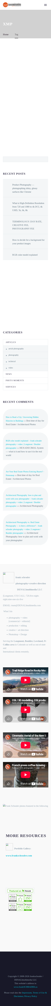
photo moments (15, 380)
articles (11, 342)
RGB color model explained (25, 255)
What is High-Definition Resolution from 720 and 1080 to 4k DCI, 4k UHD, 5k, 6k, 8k (28, 206)
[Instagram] (24, 959)
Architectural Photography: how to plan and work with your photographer (24, 536)
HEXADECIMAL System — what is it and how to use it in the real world (24, 451)
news (9, 374)
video (10, 368)
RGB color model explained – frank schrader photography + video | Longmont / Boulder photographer (24, 444)
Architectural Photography (31, 506)
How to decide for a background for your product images (28, 242)
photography (13, 355)
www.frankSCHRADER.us (25, 987)
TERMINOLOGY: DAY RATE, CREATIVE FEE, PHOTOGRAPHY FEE (27, 225)
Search (45, 159)
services (11, 387)
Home (38, 9)
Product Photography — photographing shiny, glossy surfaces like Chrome (24, 188)
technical (12, 361)
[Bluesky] (27, 959)
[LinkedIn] (20, 959)
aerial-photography (16, 349)
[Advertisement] (25, 295)
